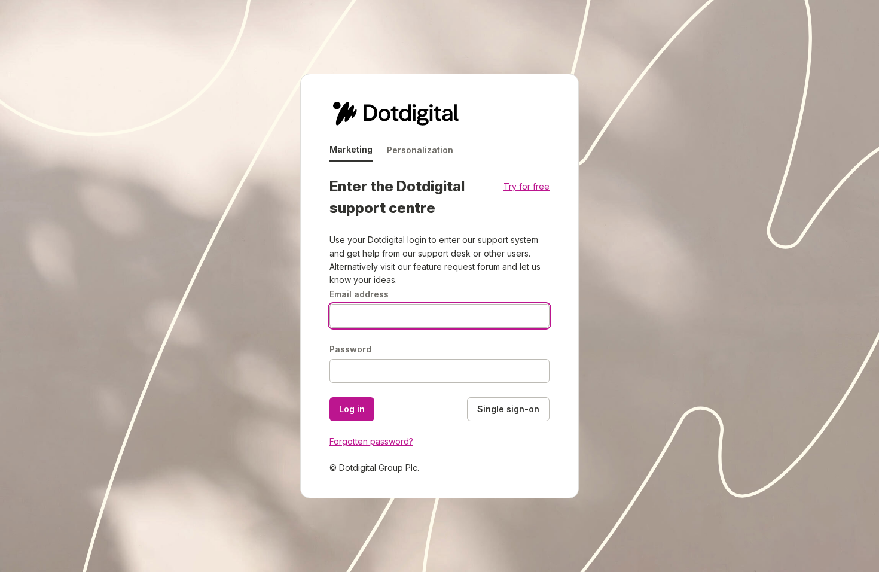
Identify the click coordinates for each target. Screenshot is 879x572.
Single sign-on (508, 409)
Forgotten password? (371, 441)
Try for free (526, 186)
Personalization (420, 150)
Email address (359, 294)
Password (350, 349)
